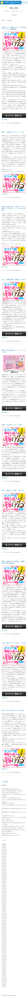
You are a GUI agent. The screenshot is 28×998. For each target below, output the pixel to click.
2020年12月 (4, 956)
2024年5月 (4, 883)
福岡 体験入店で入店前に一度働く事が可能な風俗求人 (14, 562)
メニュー (14, 14)
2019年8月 (4, 984)
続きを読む (5, 119)
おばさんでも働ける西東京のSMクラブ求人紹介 (12, 790)
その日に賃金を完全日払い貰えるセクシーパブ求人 (13, 826)
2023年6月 (4, 902)
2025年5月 (4, 861)
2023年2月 (4, 910)
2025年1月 (4, 869)
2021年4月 (4, 949)
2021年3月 (4, 950)
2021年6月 (4, 945)
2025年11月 (4, 851)
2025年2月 (4, 867)
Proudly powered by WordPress (8, 995)
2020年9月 (4, 961)
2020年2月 (4, 974)
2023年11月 (4, 893)
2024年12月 (4, 870)
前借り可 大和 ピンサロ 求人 (8, 821)
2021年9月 (4, 940)
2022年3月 (4, 929)
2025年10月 (4, 853)
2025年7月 (4, 858)
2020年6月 (4, 966)
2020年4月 (4, 970)
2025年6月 (4, 860)
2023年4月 (4, 906)
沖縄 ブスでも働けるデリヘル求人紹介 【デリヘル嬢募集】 (14, 28)
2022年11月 (4, 915)
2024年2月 (4, 888)
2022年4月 (4, 927)
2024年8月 (4, 877)
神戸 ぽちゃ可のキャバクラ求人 (13, 710)
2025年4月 (4, 863)
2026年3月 (4, 844)
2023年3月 (4, 908)
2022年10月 (4, 917)
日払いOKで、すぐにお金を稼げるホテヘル (11, 797)
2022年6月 (4, 924)
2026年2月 (4, 845)
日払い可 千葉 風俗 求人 (7, 831)
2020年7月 (4, 965)
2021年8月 (4, 942)
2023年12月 (4, 892)
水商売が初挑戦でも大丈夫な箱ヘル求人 (10, 789)
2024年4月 (4, 885)
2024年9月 (4, 876)
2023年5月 (4, 904)
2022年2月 (4, 931)
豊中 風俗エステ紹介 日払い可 (13, 490)
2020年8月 (4, 963)
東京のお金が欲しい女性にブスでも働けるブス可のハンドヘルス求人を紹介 (14, 208)
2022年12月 (4, 913)
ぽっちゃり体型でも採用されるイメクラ (10, 792)
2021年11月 (4, 936)
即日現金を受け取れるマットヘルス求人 (10, 835)
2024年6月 (4, 881)
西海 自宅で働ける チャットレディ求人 (14, 351)
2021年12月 (4, 934)
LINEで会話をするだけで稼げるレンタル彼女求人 (12, 828)
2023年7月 (4, 901)
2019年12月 (4, 977)
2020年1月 (4, 975)
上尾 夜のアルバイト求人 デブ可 (14, 643)
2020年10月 (4, 959)
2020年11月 (4, 958)
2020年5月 (4, 968)
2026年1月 (4, 847)
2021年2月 (4, 952)
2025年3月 (4, 865)
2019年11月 (4, 979)
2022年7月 (4, 922)
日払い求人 (14, 8)
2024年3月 (4, 886)
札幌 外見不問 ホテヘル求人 (12, 425)
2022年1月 (4, 933)
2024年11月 (4, 872)
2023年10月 (4, 895)
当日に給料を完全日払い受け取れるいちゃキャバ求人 (13, 829)
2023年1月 (4, 911)
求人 (8, 123)
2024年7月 (4, 879)
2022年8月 (4, 920)
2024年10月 (4, 874)
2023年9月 (4, 897)
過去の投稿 (5, 781)
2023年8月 (4, 899)
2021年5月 (4, 947)
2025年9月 (4, 854)
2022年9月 (4, 918)
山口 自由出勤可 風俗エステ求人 (14, 279)
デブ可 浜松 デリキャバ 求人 (8, 815)
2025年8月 (4, 856)
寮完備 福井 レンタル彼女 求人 (8, 803)
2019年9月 (4, 982)
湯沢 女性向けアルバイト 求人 (13, 132)
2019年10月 (4, 981)
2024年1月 (4, 890)
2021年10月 (4, 938)
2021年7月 (4, 943)
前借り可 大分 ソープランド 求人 (9, 833)
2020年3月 (4, 972)
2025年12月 (4, 849)
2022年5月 (4, 926)
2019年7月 (4, 986)
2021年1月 (4, 954)
